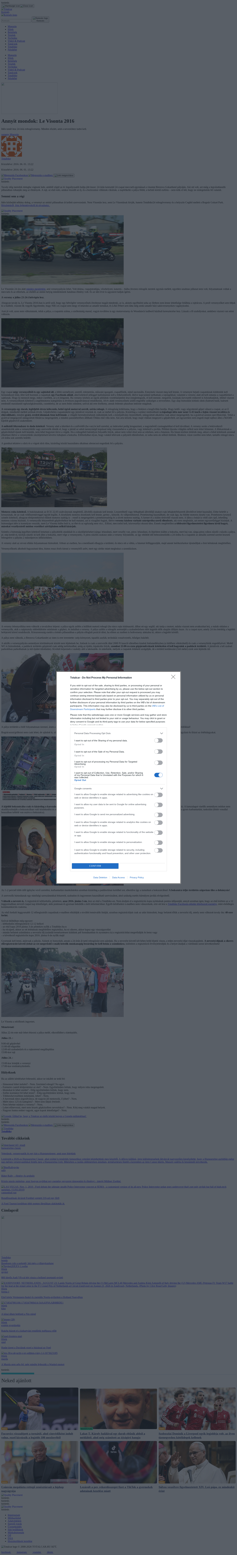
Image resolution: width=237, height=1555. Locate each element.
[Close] (174, 678)
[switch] (158, 740)
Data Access (118, 877)
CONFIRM (95, 866)
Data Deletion (100, 877)
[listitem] (118, 733)
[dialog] (118, 778)
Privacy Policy (137, 877)
